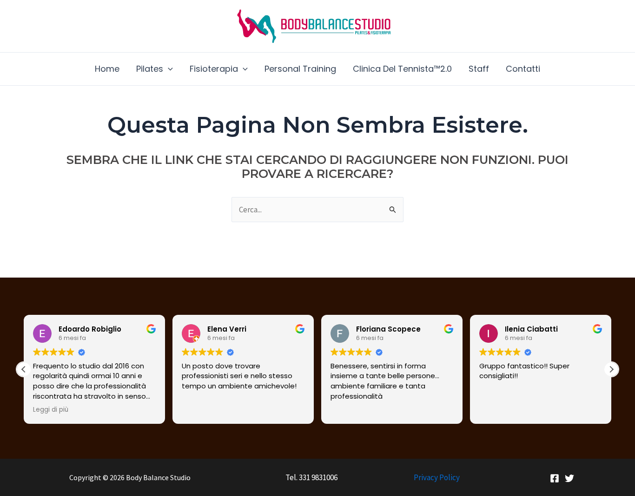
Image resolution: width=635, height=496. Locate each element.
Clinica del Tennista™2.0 (402, 69)
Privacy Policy (437, 477)
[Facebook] (554, 478)
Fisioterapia (214, 69)
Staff (479, 69)
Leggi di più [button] (50, 410)
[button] (168, 69)
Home (107, 69)
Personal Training (300, 69)
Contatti (523, 69)
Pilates (149, 69)
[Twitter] (569, 478)
